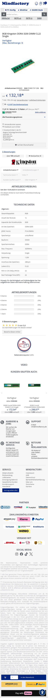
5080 (39, 18)
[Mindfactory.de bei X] (31, 554)
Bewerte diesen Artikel (12, 332)
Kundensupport (8, 484)
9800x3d (6, 18)
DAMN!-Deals (37, 10)
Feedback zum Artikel (12, 127)
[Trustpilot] (31, 507)
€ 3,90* (18, 104)
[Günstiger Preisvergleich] (18, 507)
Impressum (30, 473)
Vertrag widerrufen (11, 490)
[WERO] (24, 531)
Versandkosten (22, 100)
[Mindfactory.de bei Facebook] (21, 554)
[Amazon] (10, 519)
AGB (27, 475)
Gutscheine (30, 484)
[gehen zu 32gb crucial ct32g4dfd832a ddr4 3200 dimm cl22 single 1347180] (34, 394)
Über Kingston (30, 180)
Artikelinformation (10, 170)
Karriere (29, 486)
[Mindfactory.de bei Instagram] (17, 554)
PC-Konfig (11, 10)
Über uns (29, 482)
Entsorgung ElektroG (9, 480)
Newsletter (6, 486)
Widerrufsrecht (7, 473)
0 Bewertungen (8, 152)
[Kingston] (24, 162)
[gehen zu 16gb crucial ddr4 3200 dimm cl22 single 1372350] (12, 394)
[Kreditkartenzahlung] (38, 526)
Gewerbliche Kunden (9, 482)
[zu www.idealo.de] (43, 507)
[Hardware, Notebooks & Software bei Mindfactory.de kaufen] (15, 4)
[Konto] (41, 3)
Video (24, 175)
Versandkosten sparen (12, 124)
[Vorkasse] (10, 526)
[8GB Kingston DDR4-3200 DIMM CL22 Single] (10, 325)
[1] (11, 684)
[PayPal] (38, 519)
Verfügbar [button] (12, 41)
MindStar (23, 10)
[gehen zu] (0, 285)
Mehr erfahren (40, 112)
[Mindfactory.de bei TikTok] (26, 554)
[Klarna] (24, 519)
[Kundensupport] (36, 3)
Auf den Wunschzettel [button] (25, 145)
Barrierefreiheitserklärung (35, 480)
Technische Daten (9, 175)
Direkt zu (31, 684)
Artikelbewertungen (30, 170)
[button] (3, 14)
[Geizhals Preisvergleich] (5, 507)
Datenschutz (30, 477)
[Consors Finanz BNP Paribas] (24, 526)
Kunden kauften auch (11, 180)
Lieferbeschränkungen (37, 100)
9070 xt (17, 18)
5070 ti (29, 18)
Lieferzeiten (6, 477)
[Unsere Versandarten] (24, 542)
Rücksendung (7, 475)
